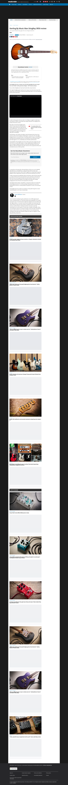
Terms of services (23, 160)
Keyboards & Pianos (37, 4)
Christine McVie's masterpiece (20, 19)
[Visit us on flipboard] (47, 1)
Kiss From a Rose (52, 19)
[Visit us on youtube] (45, 1)
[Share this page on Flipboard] (15, 36)
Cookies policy (12, 775)
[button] (58, 1)
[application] (25, 106)
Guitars (19, 4)
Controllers (25, 4)
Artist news (14, 4)
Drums (30, 4)
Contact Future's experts (26, 772)
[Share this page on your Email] (17, 36)
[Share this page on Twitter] (11, 36)
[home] (9, 4)
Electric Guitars (15, 25)
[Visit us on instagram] (43, 1)
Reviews (16, 34)
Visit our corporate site (47, 765)
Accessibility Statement (38, 775)
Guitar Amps (45, 4)
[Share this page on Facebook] (10, 36)
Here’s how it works (39, 39)
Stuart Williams (23, 34)
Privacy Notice (13, 160)
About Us (11, 772)
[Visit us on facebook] (40, 1)
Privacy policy (48, 772)
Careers (47, 775)
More (51, 4)
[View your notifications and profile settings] (54, 2)
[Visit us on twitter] (42, 1)
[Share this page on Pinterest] (13, 36)
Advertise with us (25, 775)
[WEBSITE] (15, 196)
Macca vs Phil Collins (32, 19)
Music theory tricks (42, 19)
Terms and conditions (38, 772)
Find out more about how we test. (34, 82)
